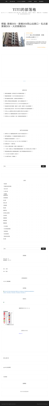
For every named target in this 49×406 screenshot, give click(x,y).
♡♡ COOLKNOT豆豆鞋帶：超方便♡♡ (11, 153)
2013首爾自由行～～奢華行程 (9, 143)
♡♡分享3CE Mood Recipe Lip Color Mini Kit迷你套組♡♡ (15, 141)
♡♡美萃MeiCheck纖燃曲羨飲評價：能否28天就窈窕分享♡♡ (15, 113)
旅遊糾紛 (5, 210)
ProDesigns (45, 404)
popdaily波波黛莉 (21, 1)
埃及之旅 (5, 202)
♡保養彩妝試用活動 (7, 186)
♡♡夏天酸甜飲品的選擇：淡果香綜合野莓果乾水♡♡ (14, 98)
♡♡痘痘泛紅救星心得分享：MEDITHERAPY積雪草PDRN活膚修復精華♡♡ (18, 108)
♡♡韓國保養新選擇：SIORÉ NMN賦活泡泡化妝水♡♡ (14, 96)
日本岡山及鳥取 (6, 212)
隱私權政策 (41, 1)
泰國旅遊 (5, 218)
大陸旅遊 (5, 205)
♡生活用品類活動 (6, 228)
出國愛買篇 (5, 195)
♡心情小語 (5, 191)
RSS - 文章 (5, 268)
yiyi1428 (28, 39)
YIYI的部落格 (24, 10)
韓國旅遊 (5, 223)
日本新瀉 (5, 215)
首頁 (6, 1)
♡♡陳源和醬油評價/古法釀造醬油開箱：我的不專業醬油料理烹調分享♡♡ (18, 151)
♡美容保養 (5, 231)
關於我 (35, 1)
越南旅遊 (5, 220)
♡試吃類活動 (6, 233)
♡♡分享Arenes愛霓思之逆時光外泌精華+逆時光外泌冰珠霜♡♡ (16, 111)
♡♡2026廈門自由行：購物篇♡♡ (10, 156)
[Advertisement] (24, 65)
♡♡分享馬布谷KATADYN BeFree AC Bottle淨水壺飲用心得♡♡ (16, 103)
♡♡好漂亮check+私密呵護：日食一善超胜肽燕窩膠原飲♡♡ (15, 116)
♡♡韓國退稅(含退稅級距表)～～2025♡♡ (11, 138)
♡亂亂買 (5, 183)
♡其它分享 (5, 188)
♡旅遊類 (5, 193)
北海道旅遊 (5, 197)
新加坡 (4, 207)
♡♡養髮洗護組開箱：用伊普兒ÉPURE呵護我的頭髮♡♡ (14, 93)
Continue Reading (41, 47)
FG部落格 (30, 1)
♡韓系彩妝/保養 (6, 236)
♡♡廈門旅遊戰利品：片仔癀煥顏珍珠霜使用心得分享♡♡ (14, 136)
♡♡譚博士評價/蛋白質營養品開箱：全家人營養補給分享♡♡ (15, 101)
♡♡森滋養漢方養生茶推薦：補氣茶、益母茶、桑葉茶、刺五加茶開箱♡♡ (18, 106)
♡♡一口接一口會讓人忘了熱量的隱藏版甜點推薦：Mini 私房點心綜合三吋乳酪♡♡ (20, 148)
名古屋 (4, 200)
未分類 (4, 238)
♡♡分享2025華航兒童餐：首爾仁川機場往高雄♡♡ (13, 146)
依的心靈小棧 (12, 1)
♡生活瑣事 (5, 226)
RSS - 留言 (5, 271)
